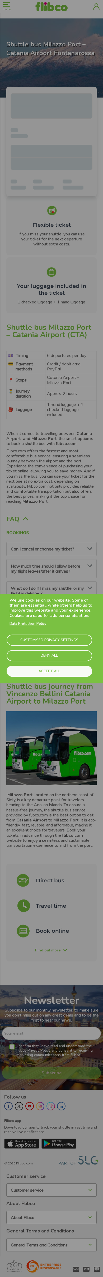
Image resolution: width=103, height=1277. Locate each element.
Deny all (49, 655)
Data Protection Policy (28, 623)
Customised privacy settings (49, 639)
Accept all (49, 671)
